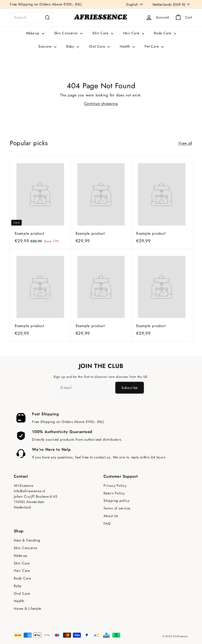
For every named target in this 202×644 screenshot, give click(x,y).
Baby (70, 46)
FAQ (106, 523)
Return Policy (114, 493)
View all (185, 143)
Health (125, 46)
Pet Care (152, 46)
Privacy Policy (115, 486)
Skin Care (101, 33)
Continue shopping (101, 103)
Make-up (33, 33)
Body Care (163, 33)
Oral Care (97, 46)
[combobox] (31, 17)
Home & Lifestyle (27, 608)
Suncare (45, 46)
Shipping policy (116, 501)
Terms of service (116, 508)
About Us (110, 516)
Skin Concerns (66, 33)
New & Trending (27, 540)
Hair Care (132, 33)
